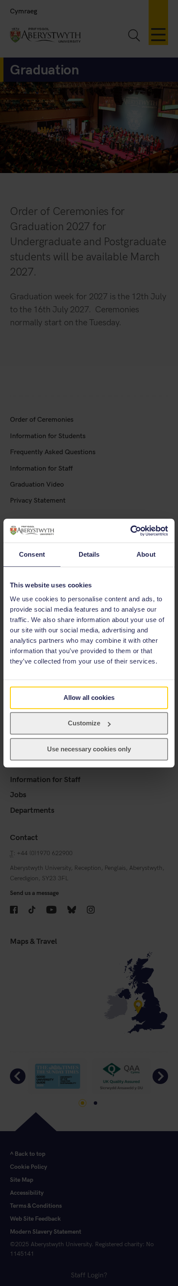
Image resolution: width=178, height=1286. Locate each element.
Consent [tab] (32, 554)
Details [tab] (89, 554)
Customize (84, 723)
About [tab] (146, 554)
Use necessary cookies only (89, 749)
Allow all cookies (89, 697)
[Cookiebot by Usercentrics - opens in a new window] (130, 530)
